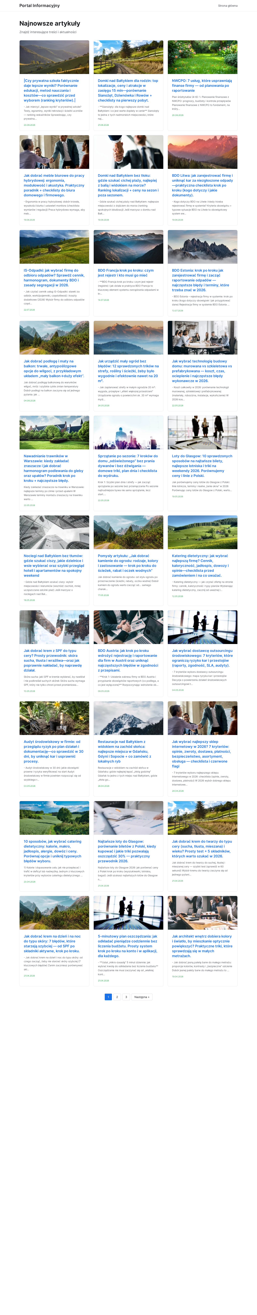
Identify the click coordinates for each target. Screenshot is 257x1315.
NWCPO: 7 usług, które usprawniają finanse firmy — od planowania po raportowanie (202, 86)
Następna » (141, 997)
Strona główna (228, 5)
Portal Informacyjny (39, 5)
